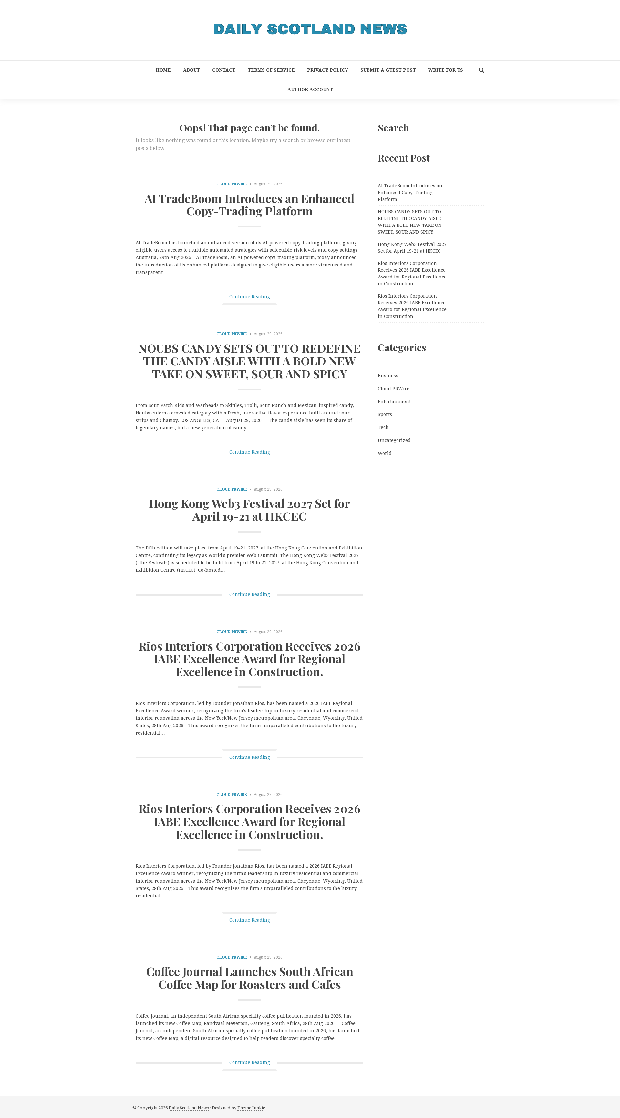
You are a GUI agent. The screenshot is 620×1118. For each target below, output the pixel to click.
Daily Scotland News (189, 1107)
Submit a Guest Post (388, 70)
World (385, 453)
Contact (223, 70)
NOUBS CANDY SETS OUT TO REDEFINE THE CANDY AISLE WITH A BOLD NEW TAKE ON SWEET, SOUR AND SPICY (250, 360)
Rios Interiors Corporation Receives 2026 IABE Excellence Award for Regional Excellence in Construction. (250, 658)
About (191, 70)
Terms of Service (271, 70)
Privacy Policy (327, 70)
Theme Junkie (251, 1107)
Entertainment (394, 401)
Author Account (310, 89)
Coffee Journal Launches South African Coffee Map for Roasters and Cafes (249, 977)
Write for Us (445, 70)
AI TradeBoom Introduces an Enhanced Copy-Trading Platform (249, 204)
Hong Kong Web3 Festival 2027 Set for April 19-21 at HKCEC (249, 509)
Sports (385, 414)
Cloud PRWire (231, 184)
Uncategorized (394, 440)
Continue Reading (249, 296)
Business (388, 375)
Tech (383, 427)
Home (163, 70)
